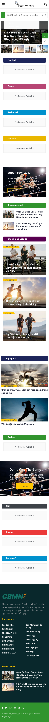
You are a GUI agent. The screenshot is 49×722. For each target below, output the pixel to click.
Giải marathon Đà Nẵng (34, 626)
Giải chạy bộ (8, 644)
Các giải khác (8, 625)
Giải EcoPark (8, 648)
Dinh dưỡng (7, 640)
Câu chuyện (7, 629)
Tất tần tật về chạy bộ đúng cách (17, 424)
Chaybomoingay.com (16, 714)
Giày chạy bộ (10, 280)
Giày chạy (8, 313)
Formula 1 (14, 26)
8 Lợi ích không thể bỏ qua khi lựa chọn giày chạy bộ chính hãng (29, 226)
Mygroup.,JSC (7, 717)
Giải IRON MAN (9, 652)
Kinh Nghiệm (32, 647)
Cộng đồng (7, 637)
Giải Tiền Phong (33, 631)
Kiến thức (30, 643)
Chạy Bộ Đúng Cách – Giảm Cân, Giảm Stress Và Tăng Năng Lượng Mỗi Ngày (20, 36)
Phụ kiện (30, 651)
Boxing (13, 23)
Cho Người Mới (11, 247)
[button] (14, 190)
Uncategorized (9, 386)
